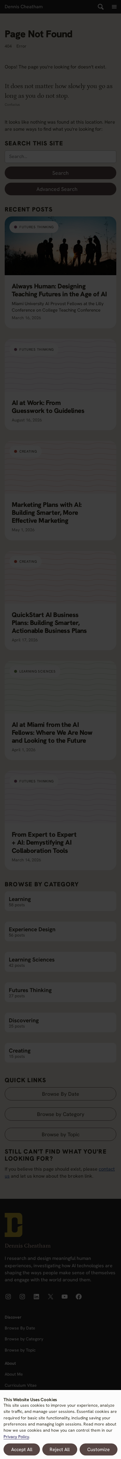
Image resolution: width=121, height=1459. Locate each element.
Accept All (21, 1449)
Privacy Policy (16, 1436)
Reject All (60, 1449)
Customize (98, 1449)
